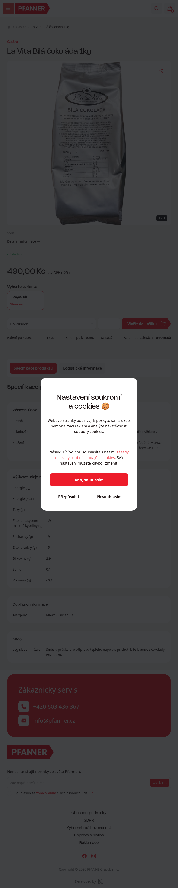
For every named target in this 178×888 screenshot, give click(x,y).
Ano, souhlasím (89, 479)
